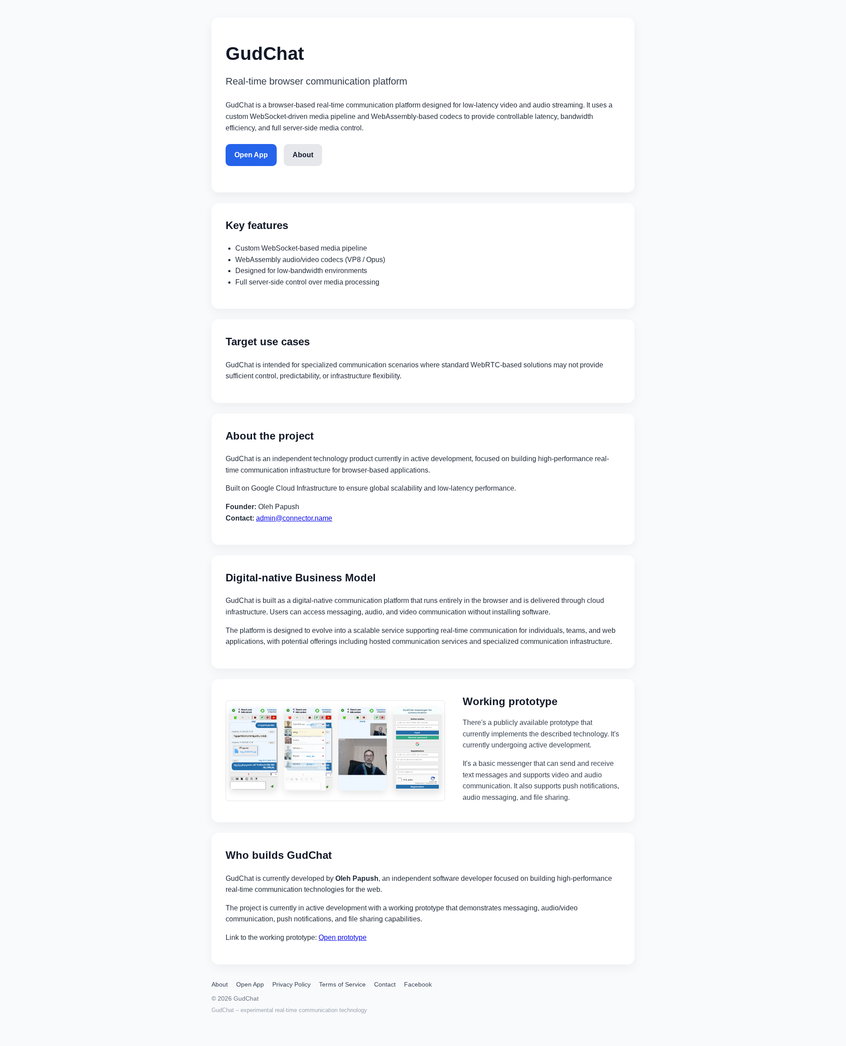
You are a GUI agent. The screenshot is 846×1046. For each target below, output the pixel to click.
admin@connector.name (294, 518)
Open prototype (343, 937)
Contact (385, 984)
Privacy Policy (291, 984)
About (303, 155)
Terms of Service (342, 984)
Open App (251, 155)
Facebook (418, 984)
